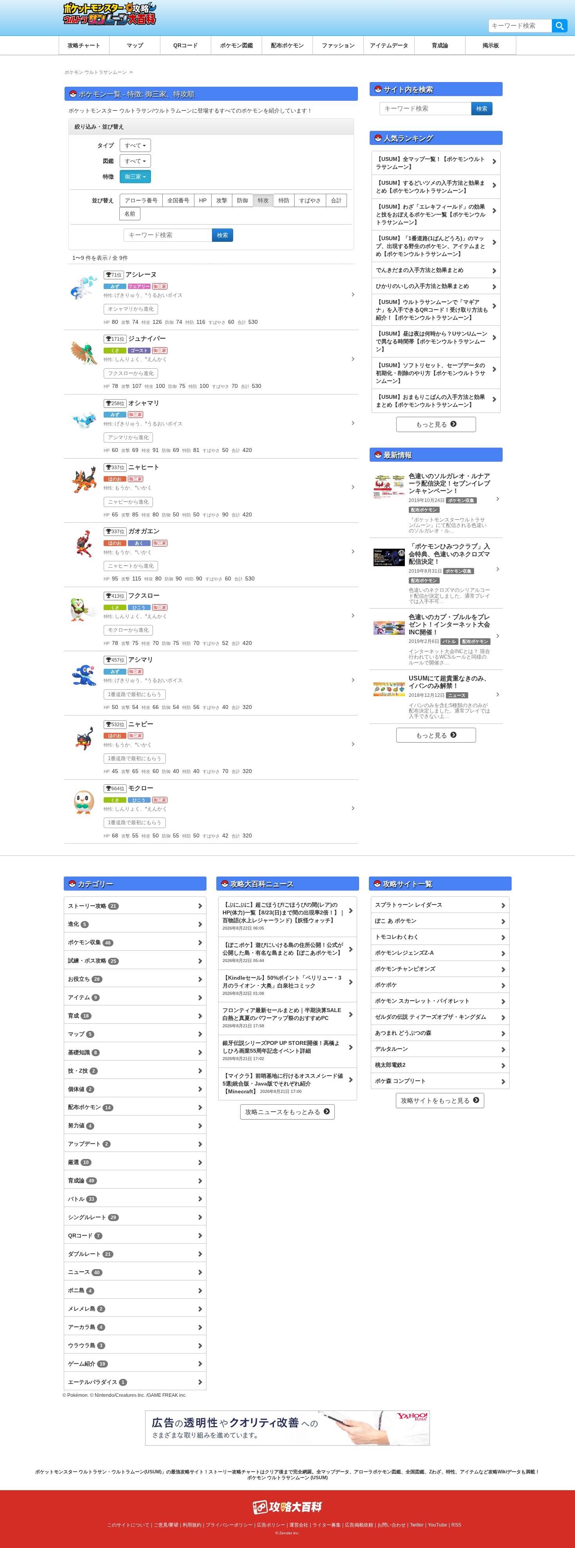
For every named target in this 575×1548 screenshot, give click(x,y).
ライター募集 (327, 1525)
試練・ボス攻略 (92, 960)
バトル (81, 1199)
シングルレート (92, 1217)
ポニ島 (80, 1290)
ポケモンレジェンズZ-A (404, 953)
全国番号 (178, 200)
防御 (242, 200)
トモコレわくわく (397, 937)
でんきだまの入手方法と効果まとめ (420, 270)
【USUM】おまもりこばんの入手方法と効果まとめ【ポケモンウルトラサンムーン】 (430, 401)
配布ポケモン (287, 45)
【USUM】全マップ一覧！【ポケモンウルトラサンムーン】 (430, 163)
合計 (336, 200)
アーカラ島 (85, 1327)
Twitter (417, 1525)
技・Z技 (81, 1071)
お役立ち (84, 979)
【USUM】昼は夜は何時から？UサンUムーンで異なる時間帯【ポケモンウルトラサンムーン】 (431, 341)
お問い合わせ (391, 1525)
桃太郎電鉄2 (390, 1065)
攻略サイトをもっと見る (435, 1100)
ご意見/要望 (166, 1525)
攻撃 (221, 200)
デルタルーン (391, 1049)
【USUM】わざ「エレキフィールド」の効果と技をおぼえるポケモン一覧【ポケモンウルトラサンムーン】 (430, 214)
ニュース (84, 1272)
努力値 (80, 1125)
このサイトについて (128, 1525)
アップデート (88, 1144)
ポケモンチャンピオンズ (405, 969)
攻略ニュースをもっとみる (282, 1112)
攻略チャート (84, 45)
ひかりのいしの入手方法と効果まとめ (422, 286)
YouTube (437, 1525)
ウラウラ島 (85, 1345)
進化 (77, 924)
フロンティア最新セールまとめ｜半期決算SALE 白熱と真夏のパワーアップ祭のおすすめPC (282, 1017)
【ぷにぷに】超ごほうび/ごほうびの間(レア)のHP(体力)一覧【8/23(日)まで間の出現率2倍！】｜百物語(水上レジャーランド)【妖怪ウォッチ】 (284, 916)
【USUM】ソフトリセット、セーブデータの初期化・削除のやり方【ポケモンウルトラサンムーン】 (430, 373)
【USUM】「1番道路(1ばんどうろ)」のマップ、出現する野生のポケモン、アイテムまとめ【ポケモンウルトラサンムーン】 (430, 246)
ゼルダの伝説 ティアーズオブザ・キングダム (430, 1017)
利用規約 (192, 1525)
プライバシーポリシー (229, 1525)
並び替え (103, 200)
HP (203, 200)
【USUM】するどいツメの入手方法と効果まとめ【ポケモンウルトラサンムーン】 (430, 187)
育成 (78, 1015)
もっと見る (431, 424)
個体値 (80, 1089)
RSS (456, 1525)
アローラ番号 (141, 200)
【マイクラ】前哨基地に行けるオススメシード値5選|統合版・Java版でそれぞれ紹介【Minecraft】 (283, 1083)
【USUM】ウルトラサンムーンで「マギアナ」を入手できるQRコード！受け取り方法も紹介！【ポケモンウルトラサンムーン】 (432, 310)
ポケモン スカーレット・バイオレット (422, 1001)
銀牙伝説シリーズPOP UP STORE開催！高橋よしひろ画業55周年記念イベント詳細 (281, 1050)
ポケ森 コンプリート (400, 1081)
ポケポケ (386, 985)
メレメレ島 (85, 1308)
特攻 (263, 200)
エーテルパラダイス (96, 1382)
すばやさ (310, 200)
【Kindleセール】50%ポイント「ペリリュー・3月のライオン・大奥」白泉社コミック (282, 985)
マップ (135, 45)
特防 (284, 200)
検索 (560, 25)
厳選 (78, 1162)
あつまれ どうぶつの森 (403, 1033)
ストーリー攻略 (92, 906)
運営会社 (298, 1525)
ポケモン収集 (89, 942)
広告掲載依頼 (359, 1525)
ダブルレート (89, 1254)
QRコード (185, 45)
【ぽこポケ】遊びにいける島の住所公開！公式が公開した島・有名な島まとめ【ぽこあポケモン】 (283, 952)
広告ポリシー (271, 1525)
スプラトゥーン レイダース (408, 905)
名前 (129, 214)
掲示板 (491, 45)
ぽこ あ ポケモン (396, 921)
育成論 (440, 45)
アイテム (82, 997)
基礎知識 (82, 1052)
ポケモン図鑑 (236, 45)
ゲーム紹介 (86, 1364)
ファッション (338, 45)
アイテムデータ (389, 45)
